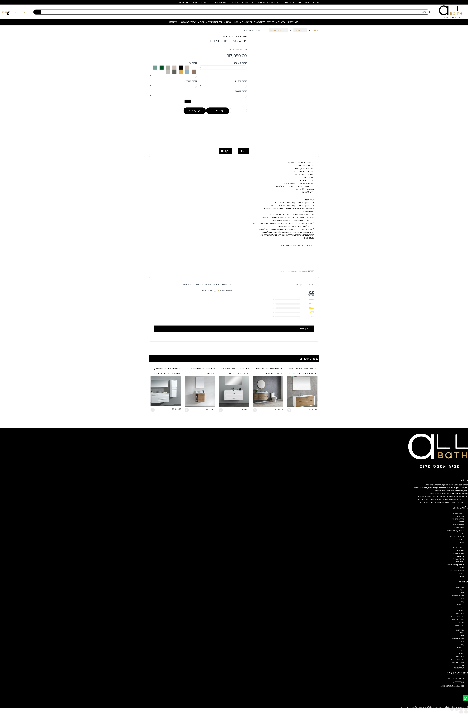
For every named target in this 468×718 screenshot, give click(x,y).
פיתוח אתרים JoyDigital (434, 707)
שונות (462, 542)
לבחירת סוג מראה (241, 91)
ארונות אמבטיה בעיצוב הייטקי (265, 369)
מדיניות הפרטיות (206, 2)
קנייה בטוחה (234, 2)
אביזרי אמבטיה (247, 22)
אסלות (228, 22)
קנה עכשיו (192, 110)
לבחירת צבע (193, 63)
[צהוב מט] (180, 71)
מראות (202, 22)
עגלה (278, 2)
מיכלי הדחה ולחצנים (215, 22)
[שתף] (457, 709)
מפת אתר (245, 2)
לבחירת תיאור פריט (240, 63)
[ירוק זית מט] (174, 71)
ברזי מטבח (270, 22)
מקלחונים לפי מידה (457, 519)
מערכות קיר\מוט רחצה (188, 22)
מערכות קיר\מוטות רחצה (455, 531)
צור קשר (194, 2)
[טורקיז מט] (187, 67)
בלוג (253, 2)
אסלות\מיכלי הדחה (457, 536)
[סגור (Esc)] (452, 709)
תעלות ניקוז (173, 22)
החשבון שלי (262, 2)
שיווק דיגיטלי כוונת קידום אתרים (412, 707)
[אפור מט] (174, 67)
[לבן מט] (193, 67)
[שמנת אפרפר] (168, 71)
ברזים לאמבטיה (259, 22)
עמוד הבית (316, 2)
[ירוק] (161, 67)
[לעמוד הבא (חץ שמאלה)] (461, 712)
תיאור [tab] (243, 151)
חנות (299, 2)
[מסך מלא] (461, 709)
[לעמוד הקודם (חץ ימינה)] (466, 712)
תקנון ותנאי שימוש (220, 2)
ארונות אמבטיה (293, 22)
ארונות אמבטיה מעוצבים (300, 369)
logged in (215, 290)
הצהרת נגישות (183, 2)
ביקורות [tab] (225, 151)
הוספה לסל (216, 110)
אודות (307, 2)
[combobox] (235, 12)
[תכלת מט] (187, 71)
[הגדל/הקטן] (466, 709)
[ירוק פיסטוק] (168, 67)
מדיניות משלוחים (289, 2)
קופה (271, 2)
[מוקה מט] (193, 71)
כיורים (236, 22)
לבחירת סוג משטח (191, 81)
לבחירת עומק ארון (241, 81)
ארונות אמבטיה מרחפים (278, 30)
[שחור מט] (180, 67)
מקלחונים (281, 22)
